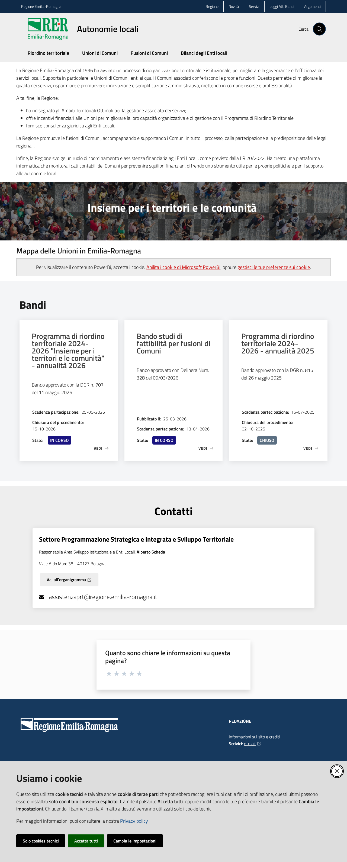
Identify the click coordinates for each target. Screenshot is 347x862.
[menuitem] (322, 57)
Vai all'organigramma (66, 579)
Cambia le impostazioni (134, 841)
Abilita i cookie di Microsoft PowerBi (183, 267)
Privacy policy (134, 821)
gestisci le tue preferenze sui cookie (273, 267)
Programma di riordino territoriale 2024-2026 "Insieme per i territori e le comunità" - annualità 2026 (68, 350)
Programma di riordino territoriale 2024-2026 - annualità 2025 (277, 343)
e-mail (250, 743)
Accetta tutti (86, 841)
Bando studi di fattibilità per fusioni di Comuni (173, 343)
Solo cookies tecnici (41, 841)
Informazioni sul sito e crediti (254, 737)
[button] (319, 29)
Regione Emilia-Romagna (41, 6)
